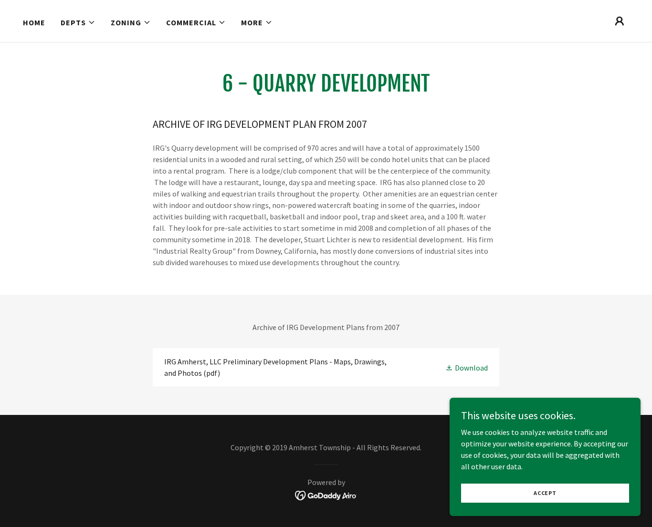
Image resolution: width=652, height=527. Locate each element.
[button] (78, 22)
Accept (545, 492)
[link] (326, 367)
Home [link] (34, 22)
